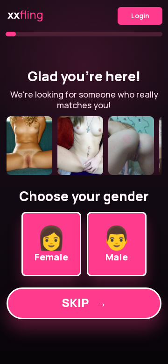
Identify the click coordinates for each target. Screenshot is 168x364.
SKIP (84, 302)
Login (140, 15)
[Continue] (84, 145)
